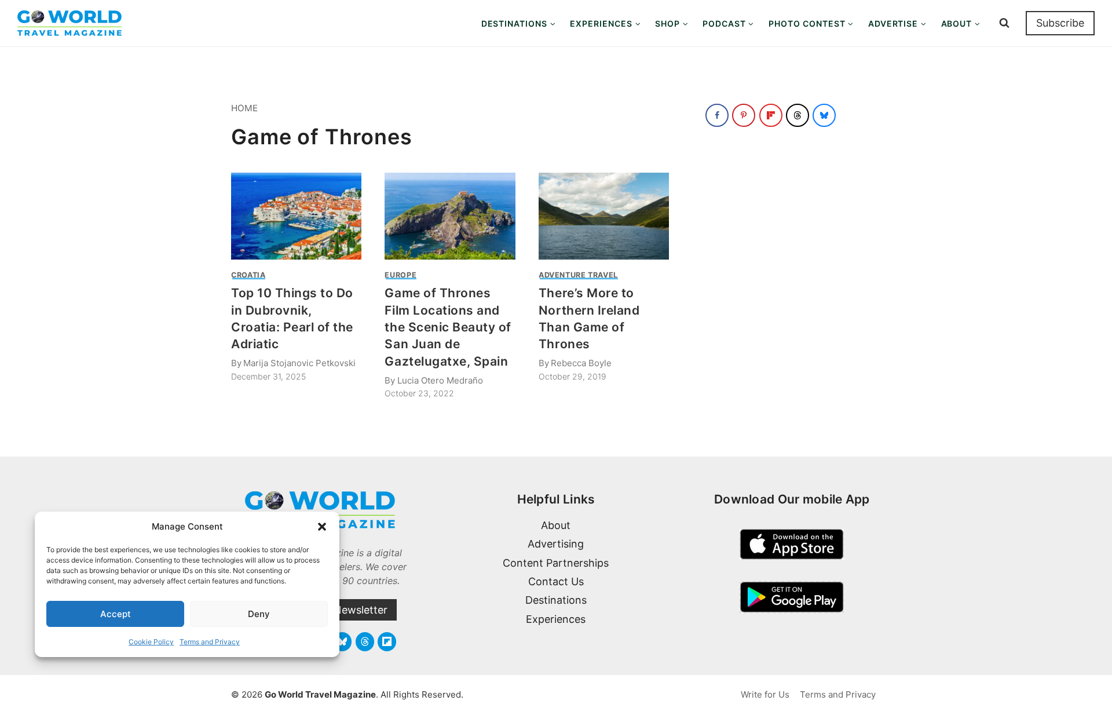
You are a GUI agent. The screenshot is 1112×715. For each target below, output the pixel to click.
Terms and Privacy (210, 641)
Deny (259, 613)
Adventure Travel (578, 275)
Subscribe (1060, 23)
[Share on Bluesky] (824, 115)
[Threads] (365, 641)
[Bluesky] (342, 641)
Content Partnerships (556, 563)
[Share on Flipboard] (770, 115)
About (555, 525)
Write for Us (765, 694)
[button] (322, 526)
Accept (115, 613)
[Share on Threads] (797, 115)
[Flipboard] (387, 641)
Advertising (556, 544)
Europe (400, 275)
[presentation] (296, 216)
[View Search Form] (1004, 23)
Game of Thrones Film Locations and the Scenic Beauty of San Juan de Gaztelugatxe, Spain (448, 327)
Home (244, 108)
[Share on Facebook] (717, 115)
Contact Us (556, 581)
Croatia (248, 275)
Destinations (556, 600)
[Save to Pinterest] (743, 115)
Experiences (556, 619)
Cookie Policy (151, 641)
